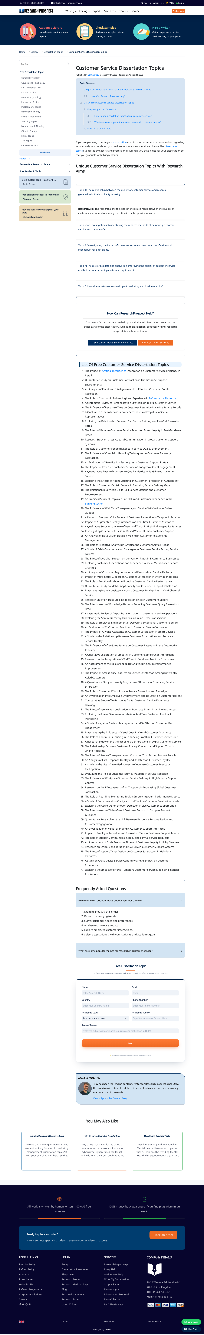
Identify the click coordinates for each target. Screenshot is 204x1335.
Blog (64, 1289)
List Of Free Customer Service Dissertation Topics (107, 102)
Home (22, 51)
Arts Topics (26, 140)
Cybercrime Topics (30, 145)
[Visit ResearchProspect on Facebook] (20, 1304)
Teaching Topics (29, 121)
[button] (22, 1321)
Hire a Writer (161, 28)
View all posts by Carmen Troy (110, 1098)
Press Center (26, 1279)
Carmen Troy (93, 74)
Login (181, 2)
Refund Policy (26, 1269)
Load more (45, 152)
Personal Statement (73, 1294)
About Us (24, 1274)
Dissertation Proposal (116, 1294)
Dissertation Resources (75, 1269)
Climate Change (29, 131)
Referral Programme (30, 1289)
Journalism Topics (30, 102)
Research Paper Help (116, 1264)
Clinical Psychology (30, 77)
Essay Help (110, 1269)
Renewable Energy (30, 111)
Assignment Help (114, 1274)
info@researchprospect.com (68, 2)
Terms (65, 1321)
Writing (70, 11)
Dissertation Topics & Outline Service (112, 342)
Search (147, 2)
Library (135, 11)
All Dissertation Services (155, 342)
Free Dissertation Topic (97, 128)
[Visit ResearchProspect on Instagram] (27, 1304)
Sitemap (23, 1299)
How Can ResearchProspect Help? (104, 96)
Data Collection (112, 1299)
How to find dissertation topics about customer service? (120, 115)
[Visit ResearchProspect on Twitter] (23, 1304)
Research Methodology (75, 1284)
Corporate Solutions (30, 1294)
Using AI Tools (70, 1304)
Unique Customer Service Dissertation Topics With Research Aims (115, 89)
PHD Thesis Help (113, 1304)
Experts (97, 11)
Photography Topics (31, 106)
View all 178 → (25, 158)
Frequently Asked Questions (100, 109)
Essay (65, 1264)
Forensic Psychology (31, 97)
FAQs (171, 2)
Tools (122, 11)
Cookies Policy (154, 1321)
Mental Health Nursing (32, 126)
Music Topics (27, 135)
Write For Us (26, 1284)
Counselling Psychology (33, 82)
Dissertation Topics (53, 51)
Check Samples (106, 28)
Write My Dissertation (116, 1279)
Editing (83, 11)
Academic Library (50, 28)
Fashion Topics (28, 92)
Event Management (31, 116)
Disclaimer (109, 1321)
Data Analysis (111, 1289)
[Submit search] (68, 63)
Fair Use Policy (27, 1264)
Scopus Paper (112, 1284)
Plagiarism (68, 1274)
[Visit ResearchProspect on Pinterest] (30, 1304)
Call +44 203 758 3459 (33, 2)
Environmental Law (30, 87)
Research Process (72, 1279)
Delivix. (108, 1329)
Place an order (163, 1235)
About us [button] (158, 2)
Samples (109, 11)
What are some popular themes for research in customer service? (124, 122)
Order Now (178, 11)
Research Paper (70, 1299)
